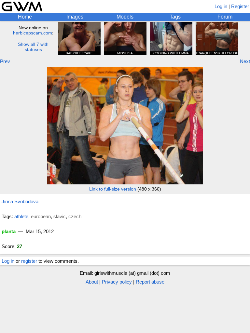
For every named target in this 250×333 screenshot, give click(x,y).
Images (74, 17)
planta (9, 231)
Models (125, 17)
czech (74, 216)
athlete (21, 216)
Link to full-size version (112, 189)
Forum (224, 17)
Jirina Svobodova (20, 201)
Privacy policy (117, 282)
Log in (221, 6)
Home (25, 17)
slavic (59, 216)
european (41, 216)
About (92, 282)
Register (240, 6)
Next (245, 61)
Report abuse (150, 282)
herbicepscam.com (32, 32)
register (29, 261)
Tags (175, 17)
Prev (5, 61)
